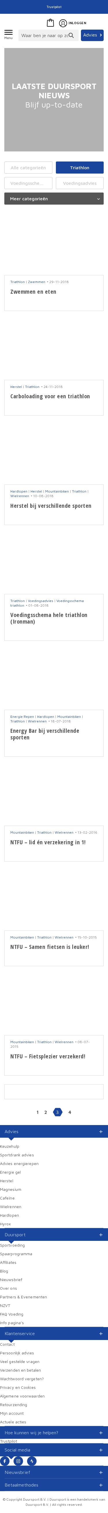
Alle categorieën (28, 167)
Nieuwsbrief (11, 1279)
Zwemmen (36, 282)
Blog (4, 1270)
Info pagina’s (12, 1322)
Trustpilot (54, 7)
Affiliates (8, 1262)
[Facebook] (5, 1461)
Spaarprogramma (16, 1253)
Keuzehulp (9, 1146)
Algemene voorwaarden (22, 1395)
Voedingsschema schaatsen (31, 183)
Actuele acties (13, 1421)
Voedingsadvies (79, 183)
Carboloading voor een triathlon (50, 396)
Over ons (8, 1288)
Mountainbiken (57, 491)
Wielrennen (19, 496)
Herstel (16, 387)
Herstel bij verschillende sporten (51, 506)
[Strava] (32, 1461)
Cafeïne (7, 1197)
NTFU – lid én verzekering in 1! (48, 842)
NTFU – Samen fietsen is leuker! (49, 947)
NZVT (5, 1305)
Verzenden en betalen (20, 1370)
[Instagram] (18, 1461)
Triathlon (79, 167)
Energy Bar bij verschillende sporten (44, 734)
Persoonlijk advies (17, 1352)
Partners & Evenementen (23, 1296)
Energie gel (10, 1172)
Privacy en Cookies (18, 1387)
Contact (7, 1344)
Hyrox (5, 1223)
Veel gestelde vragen (19, 1361)
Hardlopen (18, 491)
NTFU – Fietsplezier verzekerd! (47, 1056)
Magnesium (10, 1189)
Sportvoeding (12, 1245)
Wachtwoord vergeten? (22, 1378)
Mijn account (12, 1413)
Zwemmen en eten (33, 291)
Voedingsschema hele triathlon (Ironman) (49, 618)
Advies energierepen (19, 1163)
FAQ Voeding (11, 1314)
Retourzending (13, 1404)
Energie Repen (22, 716)
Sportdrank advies (17, 1154)
